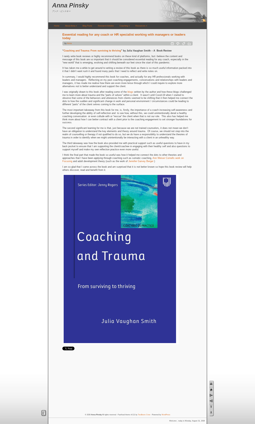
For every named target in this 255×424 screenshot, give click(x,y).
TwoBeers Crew (144, 415)
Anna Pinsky (70, 5)
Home (56, 26)
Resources (141, 26)
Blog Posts (87, 26)
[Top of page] (211, 406)
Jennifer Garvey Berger (140, 161)
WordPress (166, 415)
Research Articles (106, 26)
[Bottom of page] (211, 412)
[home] (211, 389)
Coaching (124, 26)
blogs (130, 91)
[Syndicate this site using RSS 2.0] (204, 22)
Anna (69, 43)
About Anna (71, 26)
